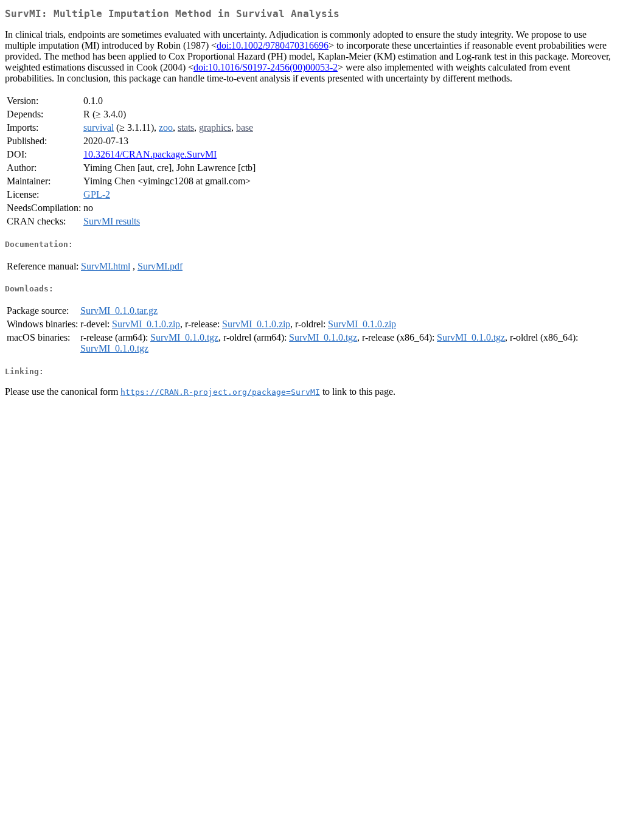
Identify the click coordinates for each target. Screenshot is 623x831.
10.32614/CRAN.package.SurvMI (150, 154)
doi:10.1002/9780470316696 (273, 45)
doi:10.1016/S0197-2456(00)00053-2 (265, 67)
